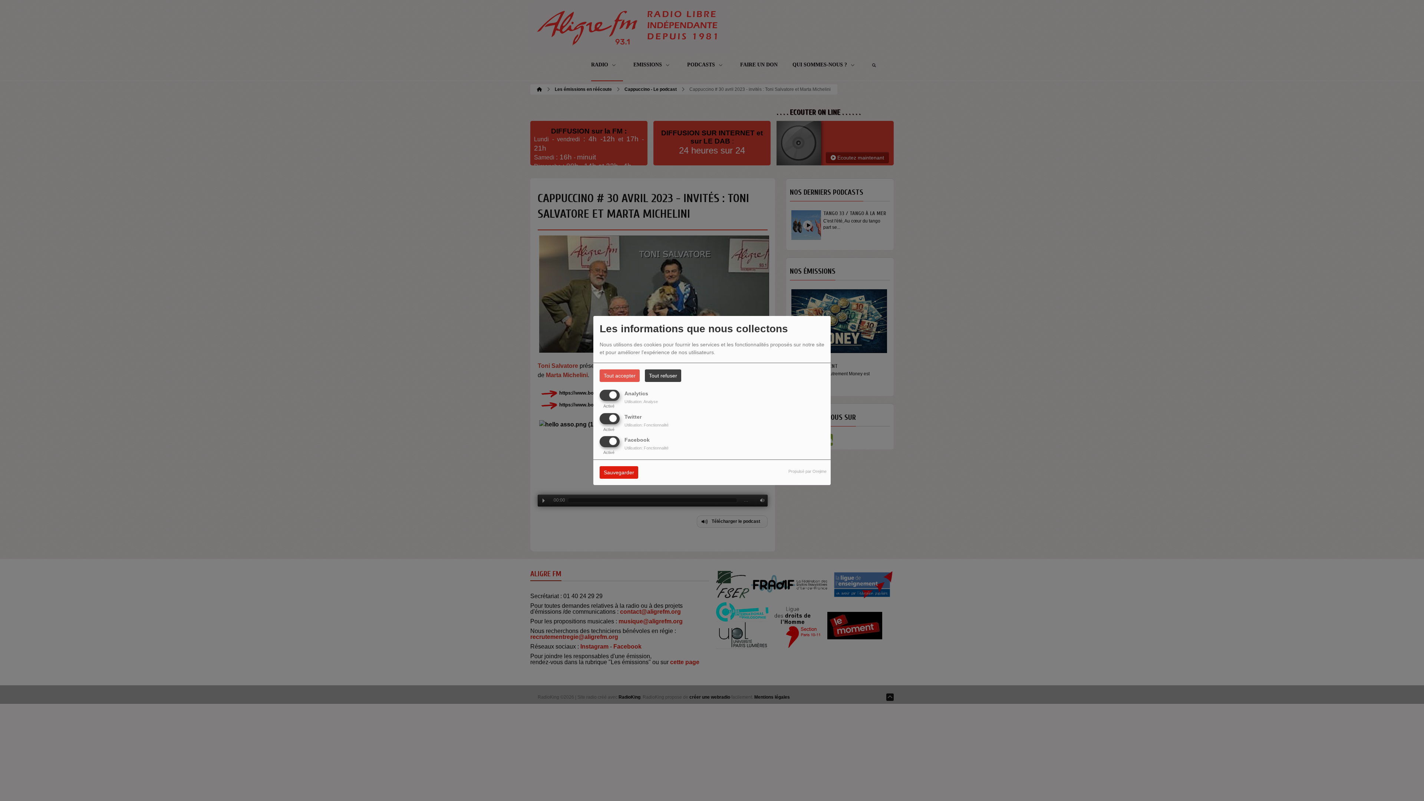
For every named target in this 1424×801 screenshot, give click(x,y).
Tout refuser (663, 376)
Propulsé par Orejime (807, 471)
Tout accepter (620, 376)
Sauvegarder (619, 472)
